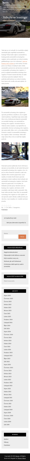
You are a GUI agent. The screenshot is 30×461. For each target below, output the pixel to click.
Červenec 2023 (8, 367)
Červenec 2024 (8, 334)
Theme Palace (22, 458)
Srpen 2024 (7, 331)
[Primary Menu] (24, 18)
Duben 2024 (7, 343)
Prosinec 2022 (8, 382)
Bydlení (6, 439)
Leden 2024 (7, 349)
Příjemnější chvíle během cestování (14, 255)
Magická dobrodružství (11, 252)
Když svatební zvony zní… (11, 258)
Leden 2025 (7, 316)
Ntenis (6, 3)
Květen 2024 (7, 340)
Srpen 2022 (7, 388)
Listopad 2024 (8, 322)
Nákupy (6, 442)
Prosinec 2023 (8, 352)
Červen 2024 (8, 337)
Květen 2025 (7, 304)
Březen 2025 (7, 310)
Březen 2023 (7, 376)
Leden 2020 (7, 421)
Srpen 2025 (7, 295)
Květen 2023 (7, 373)
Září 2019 (6, 424)
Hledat (6, 233)
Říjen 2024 (7, 325)
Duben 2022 (7, 391)
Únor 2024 (7, 346)
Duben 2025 (7, 307)
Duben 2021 (7, 406)
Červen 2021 (7, 403)
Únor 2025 (7, 313)
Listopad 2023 (8, 355)
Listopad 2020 (8, 409)
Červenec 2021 (8, 400)
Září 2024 (7, 328)
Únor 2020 (7, 418)
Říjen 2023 (7, 358)
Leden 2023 (7, 379)
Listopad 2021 (8, 397)
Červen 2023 (8, 370)
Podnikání (5, 209)
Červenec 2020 (8, 415)
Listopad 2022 (8, 385)
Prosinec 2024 (8, 319)
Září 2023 (7, 361)
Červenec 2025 (8, 298)
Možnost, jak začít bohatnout (12, 261)
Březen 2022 (7, 394)
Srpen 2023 (7, 364)
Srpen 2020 (7, 412)
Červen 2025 (8, 301)
